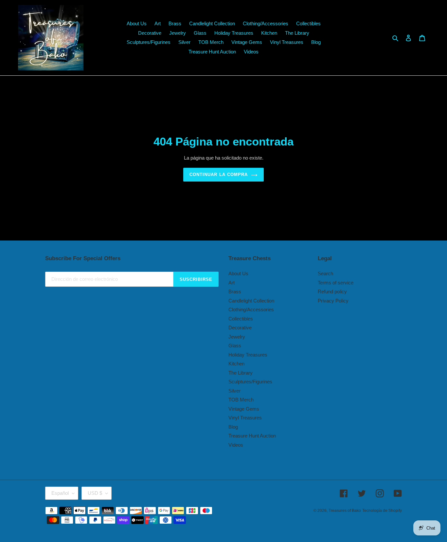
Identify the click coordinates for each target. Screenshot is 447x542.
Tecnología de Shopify (382, 510)
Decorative (240, 327)
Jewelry (236, 336)
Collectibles (240, 318)
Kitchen (236, 363)
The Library (240, 373)
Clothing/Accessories (251, 309)
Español (60, 493)
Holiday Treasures (247, 355)
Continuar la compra (218, 174)
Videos (235, 445)
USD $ (95, 493)
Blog (233, 427)
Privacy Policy (333, 300)
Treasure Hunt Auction (252, 435)
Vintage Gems (243, 409)
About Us (238, 273)
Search (325, 273)
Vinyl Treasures (245, 417)
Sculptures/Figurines (250, 381)
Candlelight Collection (251, 300)
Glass (234, 345)
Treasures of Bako (345, 510)
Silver (234, 391)
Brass (234, 291)
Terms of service (335, 282)
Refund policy (332, 291)
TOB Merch (241, 399)
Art (231, 282)
